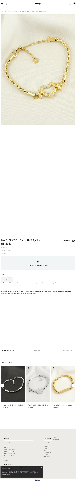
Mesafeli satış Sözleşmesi (11, 456)
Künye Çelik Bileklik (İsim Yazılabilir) (63, 405)
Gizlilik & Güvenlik (46, 445)
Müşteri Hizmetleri (46, 449)
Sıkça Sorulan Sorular (10, 449)
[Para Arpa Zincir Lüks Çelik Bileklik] (38, 384)
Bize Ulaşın (47, 456)
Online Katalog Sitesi (9, 453)
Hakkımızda (7, 445)
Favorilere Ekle (3, 368)
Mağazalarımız (48, 443)
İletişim (6, 447)
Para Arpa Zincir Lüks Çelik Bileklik (38, 405)
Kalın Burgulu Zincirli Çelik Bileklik (13, 405)
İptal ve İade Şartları (9, 443)
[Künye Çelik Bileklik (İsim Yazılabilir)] (63, 384)
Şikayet (6, 460)
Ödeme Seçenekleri (67, 350)
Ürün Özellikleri (7, 350)
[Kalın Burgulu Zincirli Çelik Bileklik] (13, 384)
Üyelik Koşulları (8, 458)
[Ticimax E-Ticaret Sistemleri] (38, 481)
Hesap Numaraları (9, 451)
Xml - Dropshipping (55, 438)
